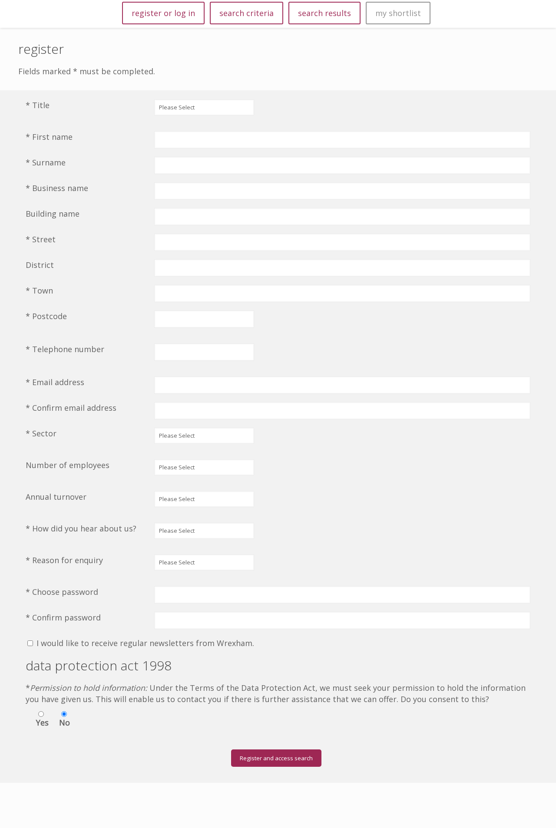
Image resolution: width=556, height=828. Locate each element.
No (64, 722)
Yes (42, 722)
